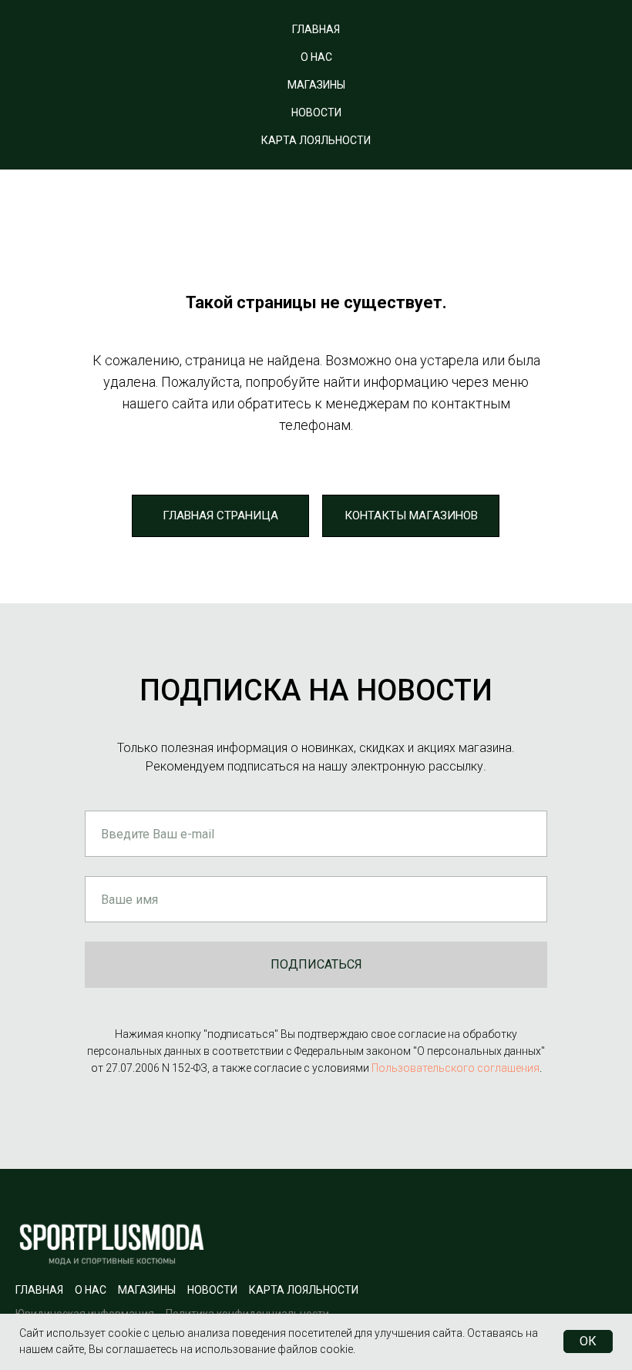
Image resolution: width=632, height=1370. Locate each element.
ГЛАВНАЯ (316, 29)
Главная (39, 1290)
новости (212, 1290)
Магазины (147, 1290)
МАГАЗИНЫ (316, 85)
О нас (90, 1290)
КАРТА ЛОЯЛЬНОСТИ (316, 140)
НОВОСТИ (316, 112)
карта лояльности (303, 1290)
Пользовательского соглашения (455, 1068)
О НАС (316, 57)
